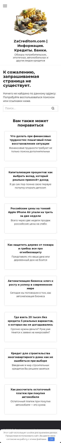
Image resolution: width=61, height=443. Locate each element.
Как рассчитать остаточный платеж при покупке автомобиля (30, 393)
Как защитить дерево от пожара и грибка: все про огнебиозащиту (30, 248)
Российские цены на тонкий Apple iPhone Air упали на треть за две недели (30, 212)
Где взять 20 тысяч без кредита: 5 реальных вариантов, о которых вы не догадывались (30, 321)
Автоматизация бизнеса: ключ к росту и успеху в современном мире (30, 284)
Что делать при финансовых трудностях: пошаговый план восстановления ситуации (30, 140)
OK (51, 439)
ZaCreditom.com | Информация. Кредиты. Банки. (30, 45)
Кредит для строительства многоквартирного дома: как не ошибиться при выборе (30, 357)
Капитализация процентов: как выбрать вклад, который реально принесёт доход (31, 176)
